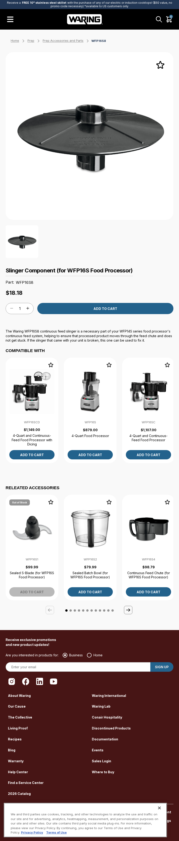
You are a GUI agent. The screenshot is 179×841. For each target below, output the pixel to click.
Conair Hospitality (107, 717)
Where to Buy (103, 772)
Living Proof (18, 728)
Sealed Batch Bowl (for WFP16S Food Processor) (90, 575)
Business (76, 655)
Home (15, 40)
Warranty (16, 761)
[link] (32, 410)
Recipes (15, 739)
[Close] (159, 808)
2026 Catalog (19, 794)
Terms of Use (56, 832)
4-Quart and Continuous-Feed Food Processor (148, 438)
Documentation (105, 739)
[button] (128, 610)
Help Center (18, 772)
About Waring (19, 696)
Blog (11, 750)
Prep (31, 40)
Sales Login (101, 761)
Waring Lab (101, 706)
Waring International (109, 696)
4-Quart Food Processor (90, 436)
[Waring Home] (85, 19)
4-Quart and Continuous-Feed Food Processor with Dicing (32, 440)
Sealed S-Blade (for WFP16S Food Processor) (32, 575)
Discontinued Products (111, 728)
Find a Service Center (26, 783)
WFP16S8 (98, 41)
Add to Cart (105, 309)
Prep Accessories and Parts (63, 40)
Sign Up (162, 667)
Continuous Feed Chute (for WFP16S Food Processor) (148, 575)
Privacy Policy (32, 832)
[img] (160, 65)
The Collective (20, 717)
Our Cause (17, 706)
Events (97, 750)
